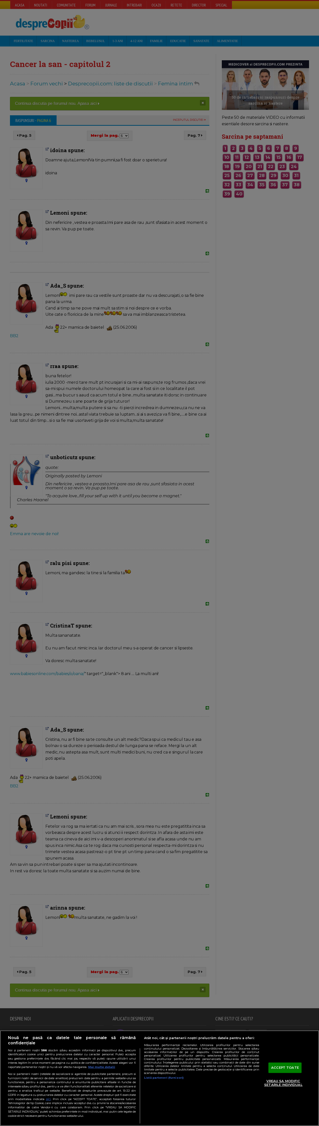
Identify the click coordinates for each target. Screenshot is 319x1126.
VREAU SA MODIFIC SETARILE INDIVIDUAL (283, 1083)
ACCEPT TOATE (285, 1067)
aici (48, 1099)
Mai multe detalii (101, 1067)
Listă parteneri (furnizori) (164, 1077)
